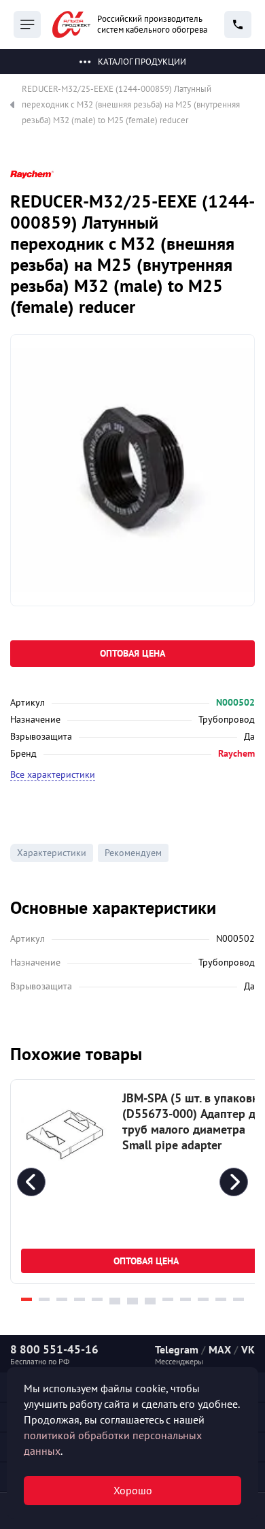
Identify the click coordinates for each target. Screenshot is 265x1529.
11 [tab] (203, 1299)
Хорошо (132, 1490)
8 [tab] (150, 1299)
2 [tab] (44, 1299)
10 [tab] (185, 1299)
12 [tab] (220, 1299)
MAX (220, 1349)
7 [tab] (132, 1299)
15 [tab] (132, 1302)
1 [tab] (26, 1299)
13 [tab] (238, 1299)
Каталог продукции (142, 61)
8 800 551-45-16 (54, 1349)
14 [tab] (114, 1302)
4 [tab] (79, 1299)
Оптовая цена (132, 653)
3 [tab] (61, 1299)
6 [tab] (114, 1299)
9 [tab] (167, 1299)
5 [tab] (97, 1299)
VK (248, 1349)
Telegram (176, 1349)
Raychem (236, 753)
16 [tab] (150, 1302)
